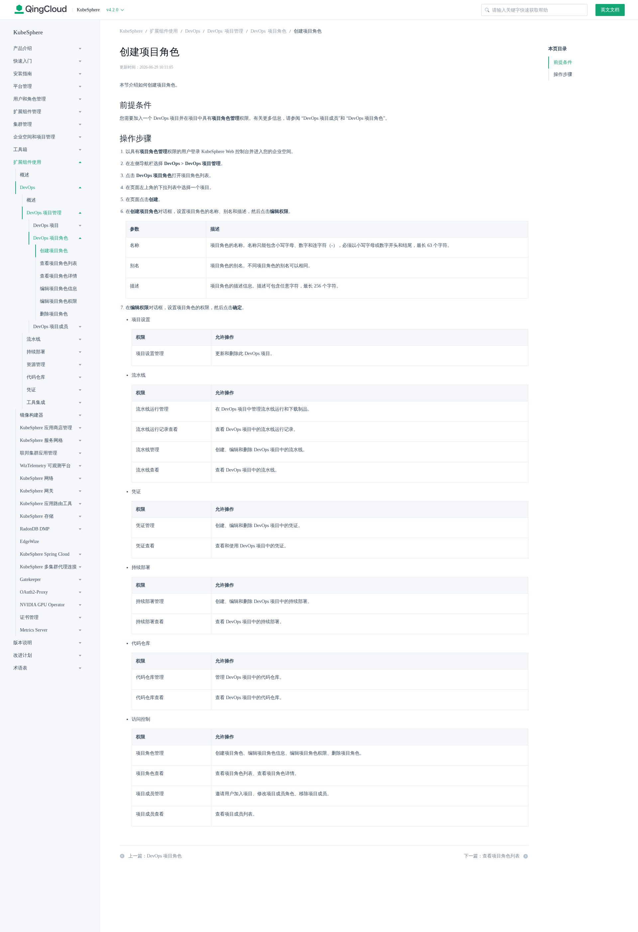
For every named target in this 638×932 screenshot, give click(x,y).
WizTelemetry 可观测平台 (45, 465)
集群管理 (22, 124)
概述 (24, 174)
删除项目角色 (54, 313)
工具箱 (20, 149)
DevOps (27, 187)
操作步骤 (563, 74)
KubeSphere (28, 32)
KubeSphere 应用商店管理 (46, 427)
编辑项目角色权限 (58, 301)
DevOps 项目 (46, 225)
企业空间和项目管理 (34, 136)
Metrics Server (34, 630)
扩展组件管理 (27, 111)
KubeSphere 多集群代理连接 (48, 566)
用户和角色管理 (29, 98)
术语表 (20, 667)
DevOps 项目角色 (50, 238)
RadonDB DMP (35, 528)
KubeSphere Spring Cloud (44, 554)
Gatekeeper (30, 579)
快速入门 (22, 61)
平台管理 (22, 86)
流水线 (34, 339)
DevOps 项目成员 (50, 326)
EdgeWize (29, 541)
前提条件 (563, 62)
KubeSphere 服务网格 (41, 440)
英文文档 (610, 9)
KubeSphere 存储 (36, 516)
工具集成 (36, 402)
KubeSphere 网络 (36, 478)
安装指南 (22, 73)
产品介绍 (22, 48)
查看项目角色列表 (58, 263)
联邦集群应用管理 (38, 453)
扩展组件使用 (27, 162)
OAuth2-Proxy (34, 592)
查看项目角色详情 (58, 276)
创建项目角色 (54, 250)
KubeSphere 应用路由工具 (46, 503)
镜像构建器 (31, 415)
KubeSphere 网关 (36, 490)
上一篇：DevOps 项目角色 (155, 855)
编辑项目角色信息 (58, 288)
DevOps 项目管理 (44, 212)
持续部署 (36, 351)
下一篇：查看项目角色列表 (492, 855)
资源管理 (36, 364)
